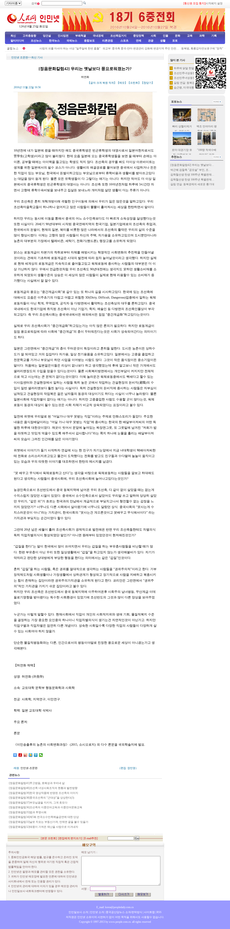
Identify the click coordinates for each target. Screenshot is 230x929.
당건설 (47, 35)
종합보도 (89, 40)
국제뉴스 (71, 40)
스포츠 (124, 40)
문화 (177, 35)
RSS (159, 912)
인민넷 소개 (96, 912)
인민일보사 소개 (78, 912)
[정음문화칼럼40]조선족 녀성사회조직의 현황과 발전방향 (43, 788)
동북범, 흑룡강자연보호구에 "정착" (195, 48)
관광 (150, 40)
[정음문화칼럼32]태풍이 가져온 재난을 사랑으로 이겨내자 (43, 826)
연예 (138, 40)
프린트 (134, 82)
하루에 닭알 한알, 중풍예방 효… (193, 68)
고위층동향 (29, 35)
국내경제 (98, 35)
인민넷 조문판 (19, 57)
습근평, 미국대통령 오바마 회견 (193, 87)
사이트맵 (149, 912)
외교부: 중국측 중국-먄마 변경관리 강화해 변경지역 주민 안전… (134, 48)
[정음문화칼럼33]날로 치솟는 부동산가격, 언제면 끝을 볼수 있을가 (48, 822)
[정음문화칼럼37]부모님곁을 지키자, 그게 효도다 (38, 802)
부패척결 (80, 35)
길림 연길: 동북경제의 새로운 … (193, 82)
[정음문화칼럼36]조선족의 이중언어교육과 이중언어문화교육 (45, 807)
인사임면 (63, 35)
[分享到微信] (41, 755)
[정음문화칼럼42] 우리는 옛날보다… (192, 165)
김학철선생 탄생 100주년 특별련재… (192, 174)
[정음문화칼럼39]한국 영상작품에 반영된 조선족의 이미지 (43, 793)
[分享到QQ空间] (31, 755)
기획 (214, 35)
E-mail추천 (90, 838)
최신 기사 (37, 57)
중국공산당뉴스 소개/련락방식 (124, 912)
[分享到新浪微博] (25, 755)
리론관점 (107, 40)
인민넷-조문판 (29, 768)
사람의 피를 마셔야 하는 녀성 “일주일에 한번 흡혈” (63, 48)
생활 (163, 40)
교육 (189, 35)
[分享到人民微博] (20, 755)
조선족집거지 (118, 35)
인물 (165, 35)
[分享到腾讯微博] (36, 755)
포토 (175, 40)
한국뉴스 (54, 40)
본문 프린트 (49, 838)
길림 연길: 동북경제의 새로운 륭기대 (192, 184)
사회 (153, 35)
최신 (13, 35)
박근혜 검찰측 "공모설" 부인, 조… (190, 169)
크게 (99, 82)
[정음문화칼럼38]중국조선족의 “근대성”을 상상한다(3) (41, 797)
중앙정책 (138, 35)
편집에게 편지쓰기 (70, 838)
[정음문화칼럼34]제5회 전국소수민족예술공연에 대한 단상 (44, 817)
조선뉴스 (36, 40)
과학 (202, 35)
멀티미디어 (17, 40)
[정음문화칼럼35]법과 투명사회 (27, 812)
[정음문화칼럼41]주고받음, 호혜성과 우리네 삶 (37, 783)
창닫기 (148, 82)
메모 (122, 82)
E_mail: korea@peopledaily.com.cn (115, 907)
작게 (111, 82)
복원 (105, 82)
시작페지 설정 (214, 3)
